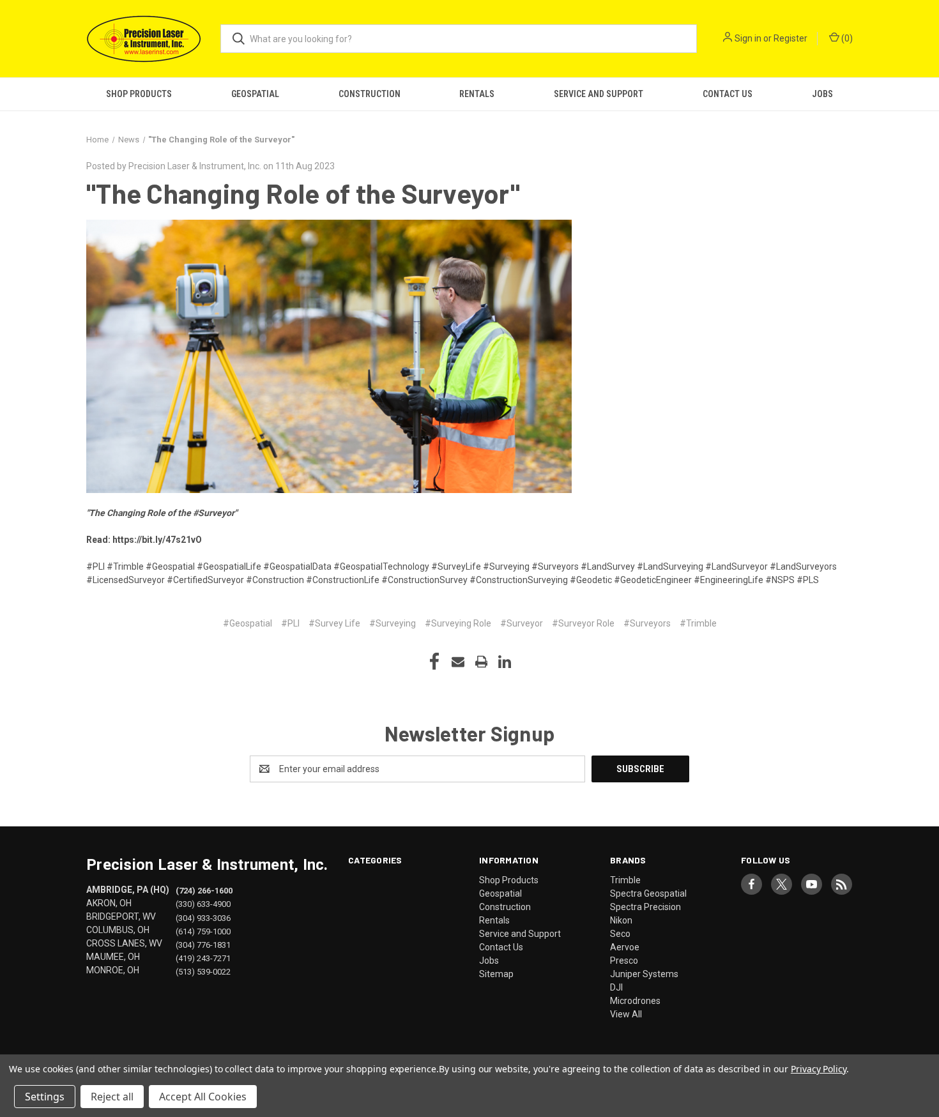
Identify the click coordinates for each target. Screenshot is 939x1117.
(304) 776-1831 (203, 944)
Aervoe (624, 947)
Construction (370, 94)
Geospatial (255, 94)
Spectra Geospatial (648, 893)
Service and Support (598, 94)
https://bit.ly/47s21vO (157, 540)
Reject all (112, 1097)
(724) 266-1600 (204, 890)
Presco (624, 960)
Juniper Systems (644, 974)
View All (626, 1014)
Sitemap (496, 974)
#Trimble (698, 623)
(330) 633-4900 (203, 904)
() (846, 38)
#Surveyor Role (583, 623)
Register (790, 38)
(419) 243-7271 (203, 957)
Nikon (621, 920)
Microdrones (635, 1001)
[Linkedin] (504, 662)
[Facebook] (434, 662)
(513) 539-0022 (203, 971)
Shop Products (139, 94)
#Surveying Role (458, 623)
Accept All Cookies (203, 1097)
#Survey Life (334, 623)
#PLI (290, 623)
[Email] (458, 662)
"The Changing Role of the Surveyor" (303, 193)
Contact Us (727, 94)
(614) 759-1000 (203, 931)
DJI (616, 987)
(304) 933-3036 (203, 917)
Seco (620, 934)
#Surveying (392, 623)
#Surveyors (647, 623)
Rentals (476, 94)
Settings (45, 1097)
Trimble (625, 880)
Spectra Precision (645, 907)
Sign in (748, 38)
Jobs (822, 94)
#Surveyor (521, 623)
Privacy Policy (818, 1069)
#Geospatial (247, 623)
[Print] (481, 662)
